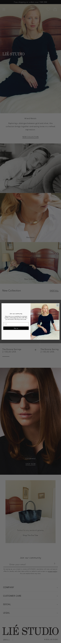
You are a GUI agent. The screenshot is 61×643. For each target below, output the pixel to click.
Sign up (16, 328)
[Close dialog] (57, 305)
